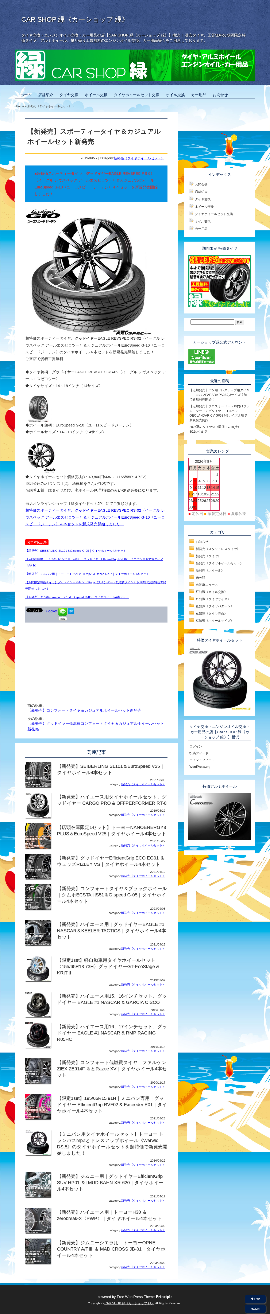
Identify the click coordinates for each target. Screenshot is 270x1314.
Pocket (51, 611)
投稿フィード (198, 753)
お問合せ (220, 95)
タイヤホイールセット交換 (136, 95)
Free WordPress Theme (144, 1297)
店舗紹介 (45, 95)
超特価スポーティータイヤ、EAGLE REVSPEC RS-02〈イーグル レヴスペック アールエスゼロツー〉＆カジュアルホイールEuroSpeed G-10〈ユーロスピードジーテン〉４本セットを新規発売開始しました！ (95, 517)
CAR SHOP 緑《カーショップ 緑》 (74, 19)
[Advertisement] (60, 656)
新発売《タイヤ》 (208, 556)
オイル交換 (175, 95)
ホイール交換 (96, 95)
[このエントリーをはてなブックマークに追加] (71, 613)
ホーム (26, 95)
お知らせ (202, 541)
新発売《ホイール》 (210, 570)
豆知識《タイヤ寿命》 (211, 613)
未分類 (200, 577)
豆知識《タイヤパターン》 (215, 606)
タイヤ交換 (68, 95)
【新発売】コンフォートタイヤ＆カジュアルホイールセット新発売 (84, 710)
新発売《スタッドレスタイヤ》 (218, 549)
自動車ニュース (207, 584)
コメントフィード (202, 760)
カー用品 (198, 95)
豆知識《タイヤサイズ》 (213, 599)
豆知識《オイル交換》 (211, 592)
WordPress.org (199, 766)
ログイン (195, 746)
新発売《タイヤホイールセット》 (139, 158)
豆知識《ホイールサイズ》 (215, 620)
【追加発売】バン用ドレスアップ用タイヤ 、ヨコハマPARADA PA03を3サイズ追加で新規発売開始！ (219, 394)
